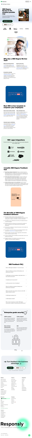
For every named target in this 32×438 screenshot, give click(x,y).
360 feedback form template (21, 115)
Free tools (2, 403)
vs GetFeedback (3, 416)
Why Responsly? (13, 398)
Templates (2, 402)
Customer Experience (4, 381)
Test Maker (12, 388)
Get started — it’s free (7, 21)
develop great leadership (7, 74)
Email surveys (13, 379)
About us (12, 399)
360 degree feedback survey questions (9, 115)
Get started (10, 367)
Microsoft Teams (24, 388)
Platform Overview (3, 379)
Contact (12, 403)
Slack (22, 382)
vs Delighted (2, 417)
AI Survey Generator (14, 386)
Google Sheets (24, 387)
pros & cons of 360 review (21, 67)
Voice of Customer (3, 380)
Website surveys (13, 381)
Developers (2, 406)
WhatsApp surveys (13, 383)
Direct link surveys (13, 380)
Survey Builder (3, 394)
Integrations (2, 383)
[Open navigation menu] (30, 1)
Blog (1, 400)
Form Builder (13, 389)
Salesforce (23, 379)
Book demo (27, 1)
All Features (2, 386)
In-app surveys (13, 382)
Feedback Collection (3, 390)
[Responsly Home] (3, 1)
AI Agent (2, 382)
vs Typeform (2, 413)
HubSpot (23, 380)
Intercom (23, 386)
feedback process (12, 230)
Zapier (23, 383)
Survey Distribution (3, 393)
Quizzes (12, 387)
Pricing (2, 387)
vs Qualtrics (2, 411)
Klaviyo (23, 381)
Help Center (2, 401)
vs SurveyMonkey (3, 412)
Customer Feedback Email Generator (4, 405)
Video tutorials (4, 398)
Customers (12, 400)
